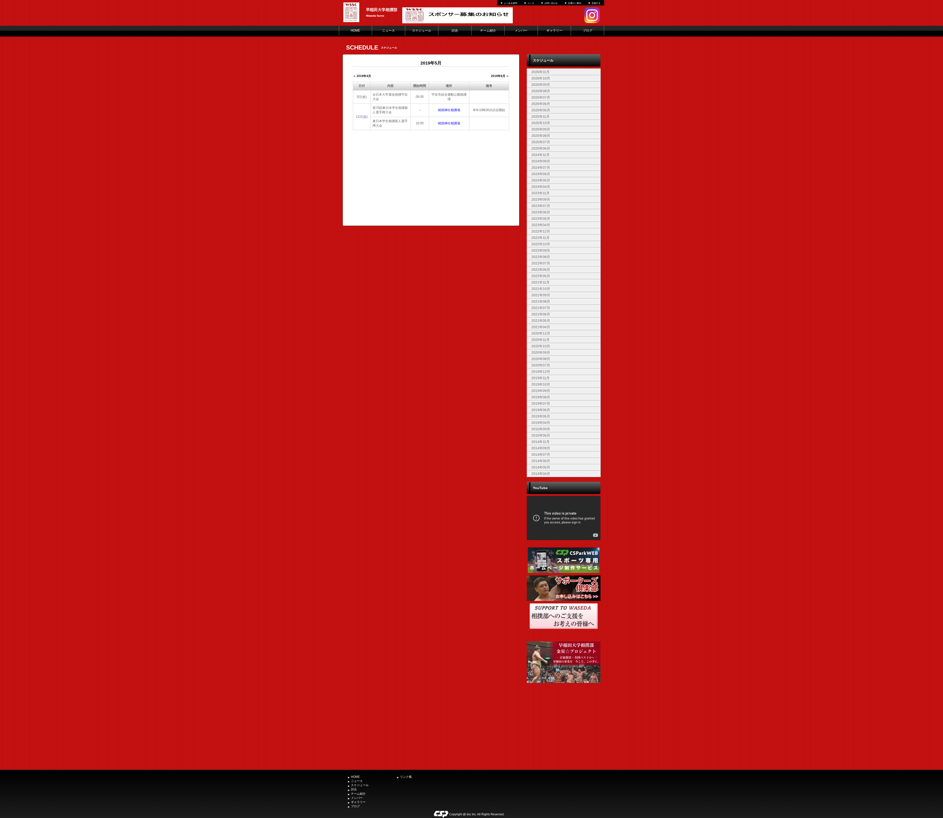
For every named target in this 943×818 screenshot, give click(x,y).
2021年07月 (540, 308)
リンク (530, 3)
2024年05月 (540, 180)
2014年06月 (540, 461)
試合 (455, 30)
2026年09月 (540, 85)
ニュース (388, 30)
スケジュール (421, 30)
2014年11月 (540, 442)
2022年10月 (540, 244)
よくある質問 (510, 3)
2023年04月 (540, 225)
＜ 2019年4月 (362, 76)
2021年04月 (540, 327)
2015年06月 (540, 435)
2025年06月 (540, 148)
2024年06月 (540, 174)
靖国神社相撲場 (449, 110)
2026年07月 (540, 97)
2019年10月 (540, 384)
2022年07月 (540, 263)
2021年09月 (540, 295)
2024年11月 (540, 155)
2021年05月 (540, 321)
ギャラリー (554, 30)
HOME (355, 30)
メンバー (521, 30)
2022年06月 (540, 270)
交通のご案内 (574, 3)
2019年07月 (540, 403)
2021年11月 (540, 282)
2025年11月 (540, 116)
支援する (596, 3)
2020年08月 (540, 359)
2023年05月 (540, 219)
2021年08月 (540, 301)
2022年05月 (540, 276)
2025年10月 (540, 123)
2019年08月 (540, 397)
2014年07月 (540, 454)
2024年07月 (540, 167)
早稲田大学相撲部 (381, 9)
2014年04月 (540, 474)
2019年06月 (540, 410)
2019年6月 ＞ (500, 76)
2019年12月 (540, 372)
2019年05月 (540, 416)
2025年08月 (540, 136)
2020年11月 (540, 340)
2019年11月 (540, 378)
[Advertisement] (563, 730)
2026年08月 (540, 91)
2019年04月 (540, 423)
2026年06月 (540, 104)
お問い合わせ (551, 3)
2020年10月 (540, 346)
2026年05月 (540, 110)
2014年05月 (540, 467)
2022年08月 (540, 257)
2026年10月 (540, 78)
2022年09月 (540, 250)
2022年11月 (540, 238)
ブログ (587, 30)
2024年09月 (540, 161)
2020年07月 (540, 365)
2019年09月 (540, 391)
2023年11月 (540, 193)
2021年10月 (540, 289)
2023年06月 (540, 212)
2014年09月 (540, 448)
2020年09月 (540, 352)
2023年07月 (540, 206)
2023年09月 (540, 199)
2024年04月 (540, 187)
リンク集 (406, 777)
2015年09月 (540, 429)
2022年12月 (540, 231)
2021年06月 (540, 314)
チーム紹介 (488, 30)
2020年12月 (540, 333)
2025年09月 (540, 129)
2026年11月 (540, 72)
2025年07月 (540, 142)
